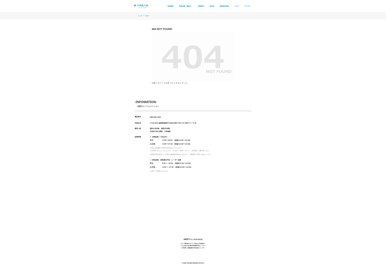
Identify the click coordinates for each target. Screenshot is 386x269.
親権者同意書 (224, 6)
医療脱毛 (201, 6)
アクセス (247, 6)
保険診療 (170, 6)
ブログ (236, 6)
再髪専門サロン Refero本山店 (193, 239)
